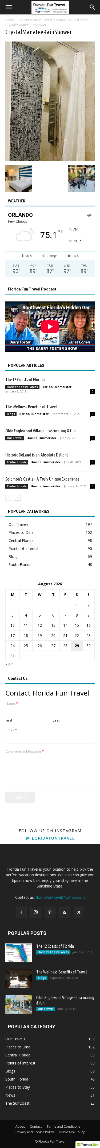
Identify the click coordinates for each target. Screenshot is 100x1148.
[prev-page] (8, 497)
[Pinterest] (50, 912)
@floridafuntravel (50, 838)
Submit (20, 797)
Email (11, 730)
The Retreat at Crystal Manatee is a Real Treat (54, 20)
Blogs (11, 414)
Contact (36, 1126)
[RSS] (64, 912)
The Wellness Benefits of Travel (31, 406)
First (9, 720)
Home (10, 20)
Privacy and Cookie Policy (34, 1132)
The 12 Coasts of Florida (25, 379)
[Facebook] (21, 912)
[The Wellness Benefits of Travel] (18, 978)
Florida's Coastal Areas (22, 387)
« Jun (9, 663)
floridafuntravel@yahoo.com (60, 897)
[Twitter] (79, 912)
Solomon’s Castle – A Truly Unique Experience (42, 478)
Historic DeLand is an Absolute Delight (36, 454)
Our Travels (15, 438)
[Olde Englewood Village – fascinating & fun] (18, 1004)
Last (56, 720)
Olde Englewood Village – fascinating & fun (40, 430)
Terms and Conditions (63, 1126)
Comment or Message (25, 751)
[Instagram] (35, 912)
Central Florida (17, 462)
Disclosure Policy (72, 1132)
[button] (8, 7)
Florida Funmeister (56, 387)
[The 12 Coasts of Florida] (18, 952)
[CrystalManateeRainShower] (50, 159)
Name (12, 703)
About (20, 1126)
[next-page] (17, 497)
